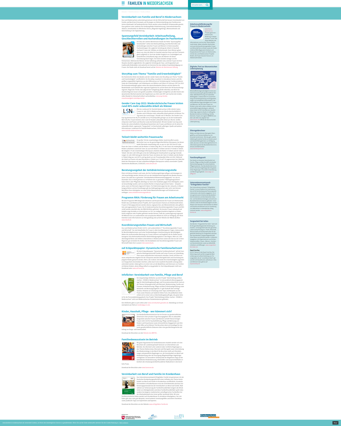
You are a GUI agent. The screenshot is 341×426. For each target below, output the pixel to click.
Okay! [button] (335, 423)
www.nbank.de (126, 220)
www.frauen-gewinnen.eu (209, 30)
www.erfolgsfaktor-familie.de (158, 404)
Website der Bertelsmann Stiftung (167, 67)
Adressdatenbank (147, 243)
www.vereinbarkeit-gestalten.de (158, 303)
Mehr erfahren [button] (123, 423)
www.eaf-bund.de (138, 268)
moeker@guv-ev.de (143, 305)
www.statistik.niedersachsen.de (132, 130)
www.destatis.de (151, 163)
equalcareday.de (195, 263)
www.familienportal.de (197, 148)
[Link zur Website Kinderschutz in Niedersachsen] (210, 417)
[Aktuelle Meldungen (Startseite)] (150, 3)
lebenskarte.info (195, 119)
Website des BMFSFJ (150, 333)
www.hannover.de (148, 367)
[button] (123, 3)
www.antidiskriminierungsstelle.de (140, 192)
